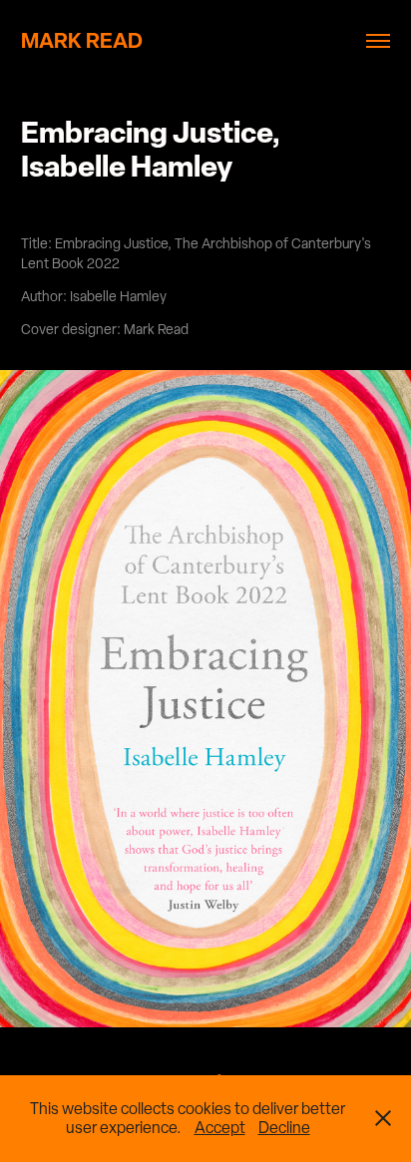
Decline (284, 1127)
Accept (220, 1127)
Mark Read (82, 40)
